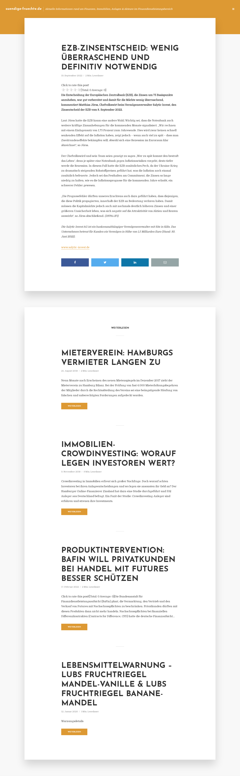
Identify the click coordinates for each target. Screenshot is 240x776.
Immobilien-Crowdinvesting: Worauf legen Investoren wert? (118, 454)
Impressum (202, 9)
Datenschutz (220, 9)
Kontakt (187, 9)
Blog (165, 9)
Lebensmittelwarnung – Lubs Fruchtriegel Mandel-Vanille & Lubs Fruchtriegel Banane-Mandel (116, 684)
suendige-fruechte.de (24, 9)
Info (175, 9)
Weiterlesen (74, 406)
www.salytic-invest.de (75, 247)
